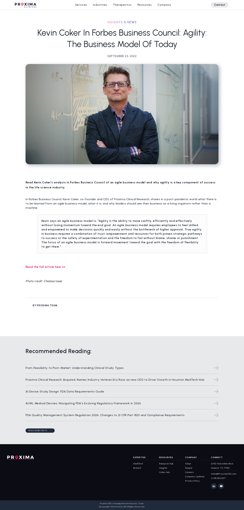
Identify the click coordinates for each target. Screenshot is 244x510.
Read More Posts (38, 430)
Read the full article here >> (46, 267)
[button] (81, 5)
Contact (219, 4)
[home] (25, 4)
